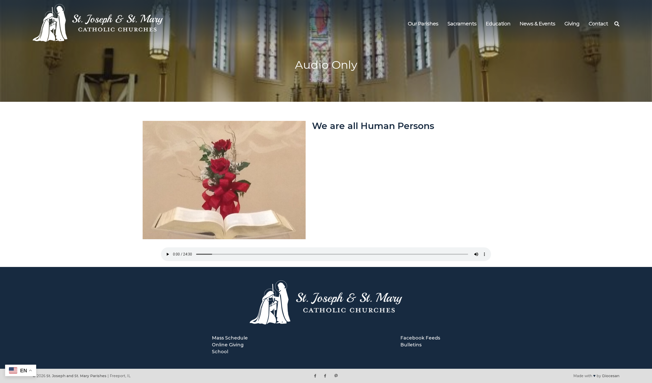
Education (498, 24)
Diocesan (610, 376)
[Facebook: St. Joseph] (315, 376)
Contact (598, 24)
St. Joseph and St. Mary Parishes (76, 376)
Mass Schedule (230, 338)
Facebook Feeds (420, 338)
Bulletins (411, 345)
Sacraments (462, 24)
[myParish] (336, 376)
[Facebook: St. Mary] (325, 376)
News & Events (537, 24)
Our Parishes (423, 24)
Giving (571, 24)
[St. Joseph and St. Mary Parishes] (98, 40)
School (220, 351)
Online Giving (228, 345)
